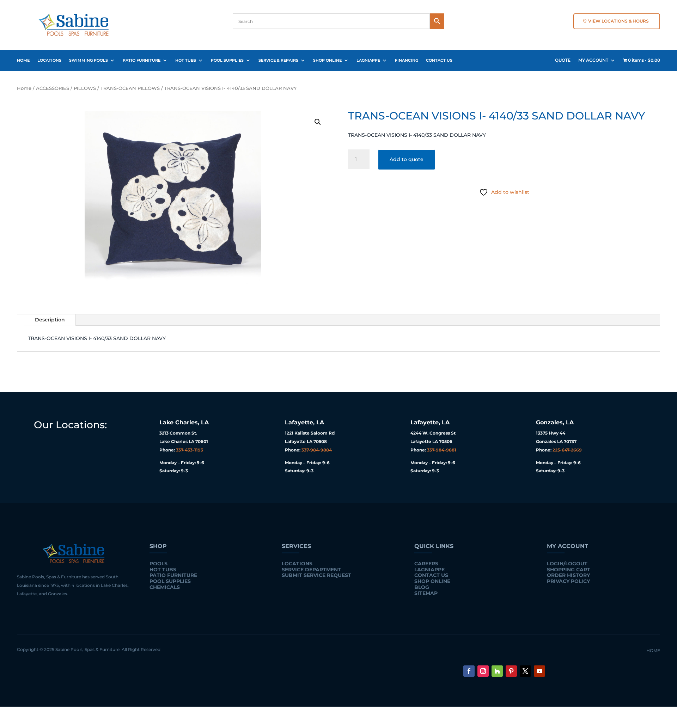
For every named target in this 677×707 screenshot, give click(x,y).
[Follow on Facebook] (469, 671)
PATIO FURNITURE (141, 60)
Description (50, 319)
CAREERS (426, 563)
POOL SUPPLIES (227, 60)
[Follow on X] (525, 671)
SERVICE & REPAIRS (278, 60)
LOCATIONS (49, 60)
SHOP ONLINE (327, 60)
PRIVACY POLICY (568, 581)
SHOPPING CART (568, 569)
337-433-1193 (189, 450)
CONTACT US (439, 60)
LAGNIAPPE (368, 60)
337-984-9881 (441, 450)
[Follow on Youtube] (539, 671)
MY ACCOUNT (593, 60)
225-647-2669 (567, 450)
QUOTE (563, 60)
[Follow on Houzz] (497, 671)
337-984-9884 (316, 450)
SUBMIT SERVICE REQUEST (316, 575)
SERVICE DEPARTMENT (311, 569)
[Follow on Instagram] (483, 671)
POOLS (158, 563)
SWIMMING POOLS (88, 60)
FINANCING (406, 60)
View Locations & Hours (618, 21)
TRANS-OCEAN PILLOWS (130, 88)
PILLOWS (85, 88)
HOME (23, 60)
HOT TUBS (185, 60)
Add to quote (406, 159)
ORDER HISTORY (568, 575)
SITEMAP (426, 593)
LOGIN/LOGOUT (567, 563)
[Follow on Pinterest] (511, 671)
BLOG (421, 587)
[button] (317, 122)
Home (24, 88)
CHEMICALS (165, 587)
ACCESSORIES (52, 88)
